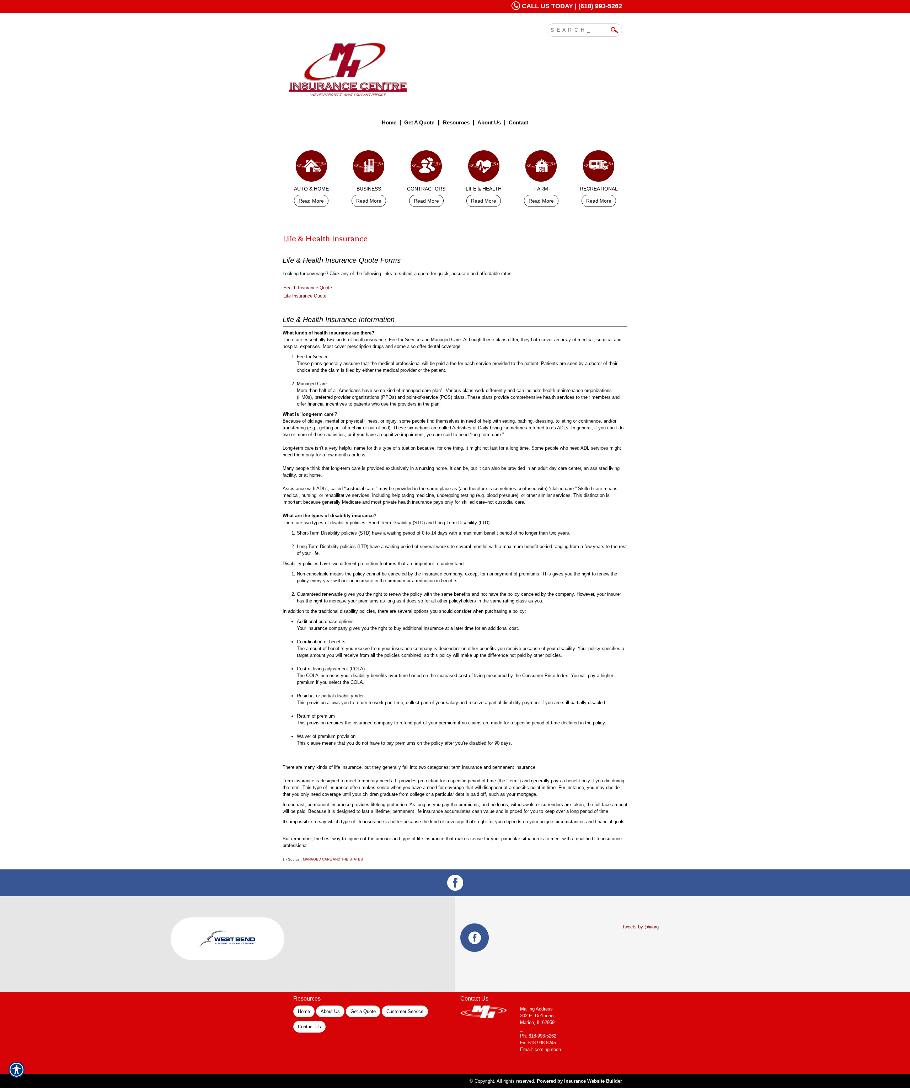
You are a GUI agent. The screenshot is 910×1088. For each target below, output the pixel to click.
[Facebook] (455, 883)
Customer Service (404, 1011)
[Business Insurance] (369, 167)
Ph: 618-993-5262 (538, 1036)
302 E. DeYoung (536, 1015)
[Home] (383, 68)
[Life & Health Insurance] (483, 167)
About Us (330, 1011)
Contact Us (309, 1026)
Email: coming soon (540, 1049)
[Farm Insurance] (541, 167)
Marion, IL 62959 (537, 1022)
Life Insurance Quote (304, 296)
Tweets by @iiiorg (640, 926)
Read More (311, 201)
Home (304, 1011)
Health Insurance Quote (307, 287)
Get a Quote (363, 1011)
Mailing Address (536, 1009)
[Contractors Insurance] (426, 167)
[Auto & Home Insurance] (311, 167)
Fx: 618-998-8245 (538, 1042)
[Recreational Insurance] (598, 167)
